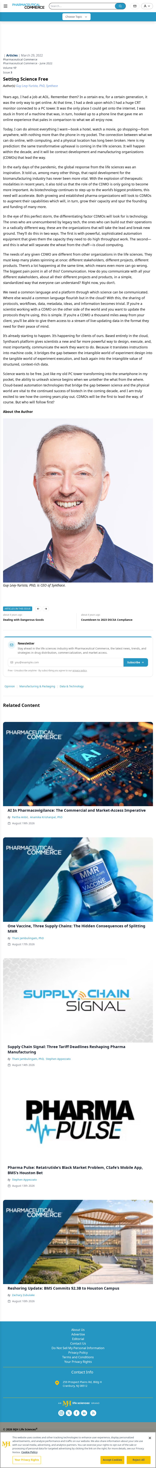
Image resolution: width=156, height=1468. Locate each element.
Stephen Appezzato (58, 1059)
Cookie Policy (29, 1452)
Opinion (10, 686)
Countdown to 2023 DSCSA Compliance (28, 620)
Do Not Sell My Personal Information (78, 1348)
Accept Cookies (112, 1460)
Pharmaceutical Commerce (20, 59)
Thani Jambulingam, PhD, (28, 1059)
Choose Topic (73, 16)
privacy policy (79, 670)
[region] (78, 1450)
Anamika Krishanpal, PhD (46, 817)
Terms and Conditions (78, 1357)
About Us (78, 1330)
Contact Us (78, 1343)
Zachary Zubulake (23, 1295)
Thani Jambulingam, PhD (28, 938)
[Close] (150, 1438)
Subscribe (133, 662)
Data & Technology (72, 686)
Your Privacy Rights (78, 1362)
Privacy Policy (78, 1352)
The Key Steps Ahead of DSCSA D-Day (105, 620)
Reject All (139, 1460)
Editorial (78, 1339)
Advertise (78, 1334)
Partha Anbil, (20, 817)
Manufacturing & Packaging (37, 686)
